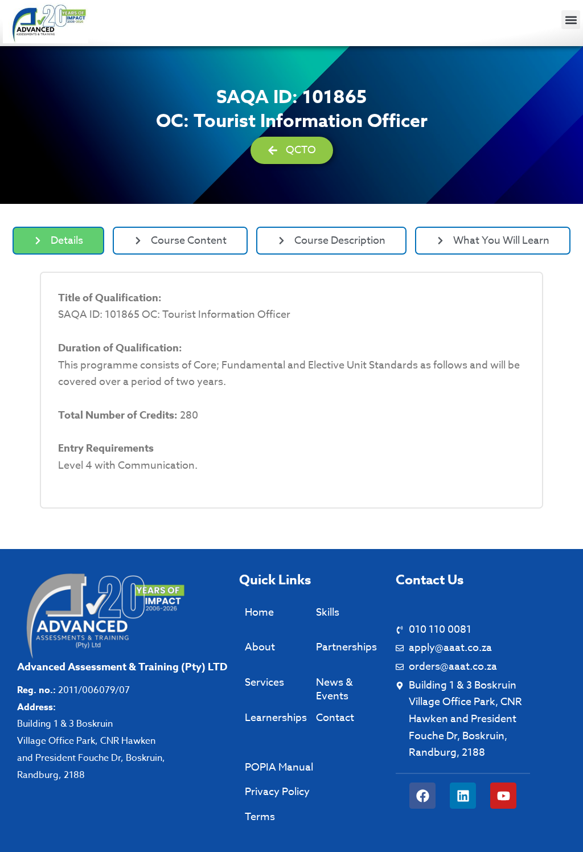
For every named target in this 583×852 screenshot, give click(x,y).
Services (264, 682)
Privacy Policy (277, 792)
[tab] (58, 241)
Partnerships (346, 647)
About (260, 647)
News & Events (334, 689)
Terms (260, 817)
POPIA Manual (279, 767)
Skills (327, 612)
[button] (570, 19)
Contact (335, 718)
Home (259, 612)
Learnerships (276, 718)
